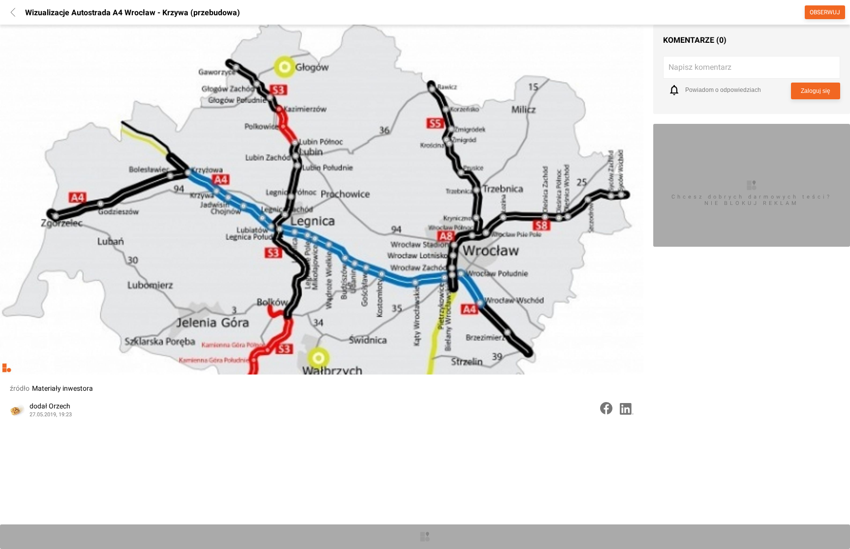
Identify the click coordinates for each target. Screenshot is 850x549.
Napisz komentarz (699, 67)
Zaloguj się (815, 90)
